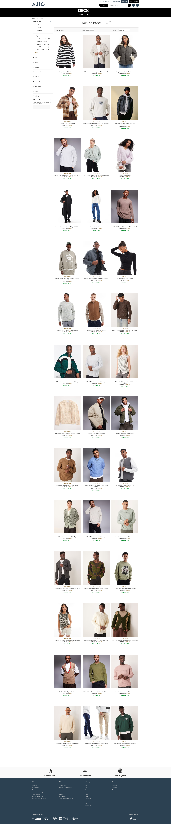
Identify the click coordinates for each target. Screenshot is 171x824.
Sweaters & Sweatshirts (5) (43, 44)
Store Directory (62, 801)
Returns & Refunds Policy (37, 796)
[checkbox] (42, 27)
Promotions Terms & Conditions (39, 798)
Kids (86, 792)
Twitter (113, 789)
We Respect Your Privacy (37, 792)
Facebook (114, 785)
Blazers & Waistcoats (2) (43, 49)
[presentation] (98, 396)
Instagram (114, 787)
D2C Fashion (40, 18)
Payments (61, 794)
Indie (87, 794)
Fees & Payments (36, 794)
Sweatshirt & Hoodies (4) (43, 47)
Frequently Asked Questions (65, 787)
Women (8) (39, 30)
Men (86, 787)
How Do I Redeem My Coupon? (66, 798)
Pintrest (114, 792)
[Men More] (91, 14)
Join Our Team (35, 787)
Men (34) (39, 28)
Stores (87, 796)
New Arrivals (88, 798)
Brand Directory (89, 801)
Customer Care (116, 1)
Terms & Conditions (36, 789)
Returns (60, 789)
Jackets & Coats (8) (42, 41)
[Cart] (137, 5)
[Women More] (86, 14)
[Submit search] (129, 5)
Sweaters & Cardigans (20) (43, 39)
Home (33, 18)
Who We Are (34, 785)
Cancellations (62, 792)
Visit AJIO (125, 1)
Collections (88, 805)
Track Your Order (62, 785)
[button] (133, 5)
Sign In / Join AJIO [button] (105, 1)
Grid (83, 30)
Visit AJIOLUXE (134, 1)
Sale (86, 785)
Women (87, 789)
